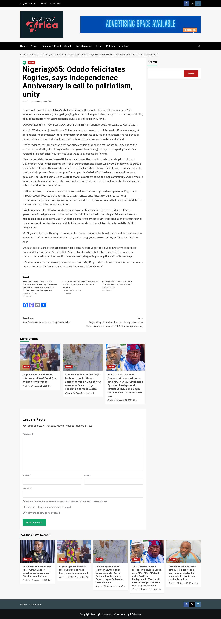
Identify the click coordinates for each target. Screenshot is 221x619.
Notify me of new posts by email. (43, 512)
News (34, 46)
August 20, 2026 (186, 583)
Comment (28, 434)
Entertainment (84, 46)
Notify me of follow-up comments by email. (48, 506)
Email (87, 475)
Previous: (47, 320)
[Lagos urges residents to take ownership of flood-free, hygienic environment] (40, 357)
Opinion (27, 559)
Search (152, 62)
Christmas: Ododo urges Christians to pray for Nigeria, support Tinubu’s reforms (80, 284)
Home (44, 3)
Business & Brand (51, 46)
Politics (110, 46)
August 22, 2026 (40, 580)
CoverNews (120, 614)
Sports (68, 46)
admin (27, 101)
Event (99, 46)
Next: (114, 322)
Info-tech (123, 46)
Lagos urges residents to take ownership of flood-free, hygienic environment (40, 378)
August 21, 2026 (40, 386)
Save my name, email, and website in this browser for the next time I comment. (67, 501)
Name (26, 475)
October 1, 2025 (40, 101)
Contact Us (55, 3)
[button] (199, 46)
